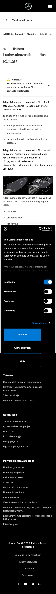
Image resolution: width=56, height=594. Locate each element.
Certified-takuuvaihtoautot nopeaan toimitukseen (22, 388)
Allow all (22, 334)
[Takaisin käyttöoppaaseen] (7, 20)
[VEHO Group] (28, 6)
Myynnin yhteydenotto (15, 446)
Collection (8, 482)
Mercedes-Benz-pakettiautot (18, 400)
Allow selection (22, 347)
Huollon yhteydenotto (15, 472)
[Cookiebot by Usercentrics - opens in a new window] (39, 229)
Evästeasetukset (28, 561)
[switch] (48, 291)
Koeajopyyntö (10, 441)
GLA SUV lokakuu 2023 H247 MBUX (31, 34)
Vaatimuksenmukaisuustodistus (20, 502)
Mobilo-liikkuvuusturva (15, 487)
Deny (22, 361)
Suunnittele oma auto (15, 421)
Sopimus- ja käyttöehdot (28, 555)
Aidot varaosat (11, 497)
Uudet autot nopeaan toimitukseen (22, 382)
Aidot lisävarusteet (13, 477)
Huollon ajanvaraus (13, 467)
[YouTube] (25, 584)
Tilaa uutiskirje (11, 395)
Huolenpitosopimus (13, 492)
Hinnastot (8, 431)
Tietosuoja (28, 568)
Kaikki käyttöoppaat (13, 34)
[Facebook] (18, 584)
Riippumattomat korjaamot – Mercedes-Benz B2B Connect (27, 517)
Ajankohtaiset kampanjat (16, 426)
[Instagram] (32, 584)
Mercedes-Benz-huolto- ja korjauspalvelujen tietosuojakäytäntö (27, 509)
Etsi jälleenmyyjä (12, 436)
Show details (39, 323)
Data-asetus (28, 575)
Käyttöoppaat (10, 524)
